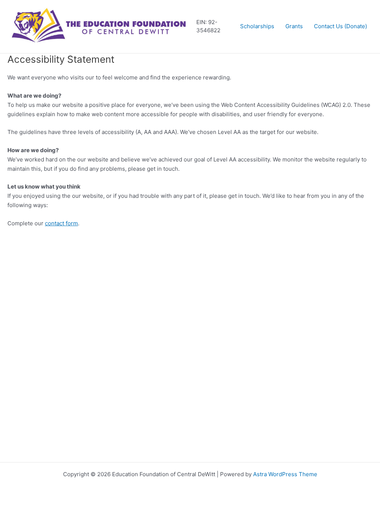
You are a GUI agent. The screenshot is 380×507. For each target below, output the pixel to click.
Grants (294, 26)
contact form (61, 223)
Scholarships (257, 26)
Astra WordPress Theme (285, 474)
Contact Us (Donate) (340, 26)
